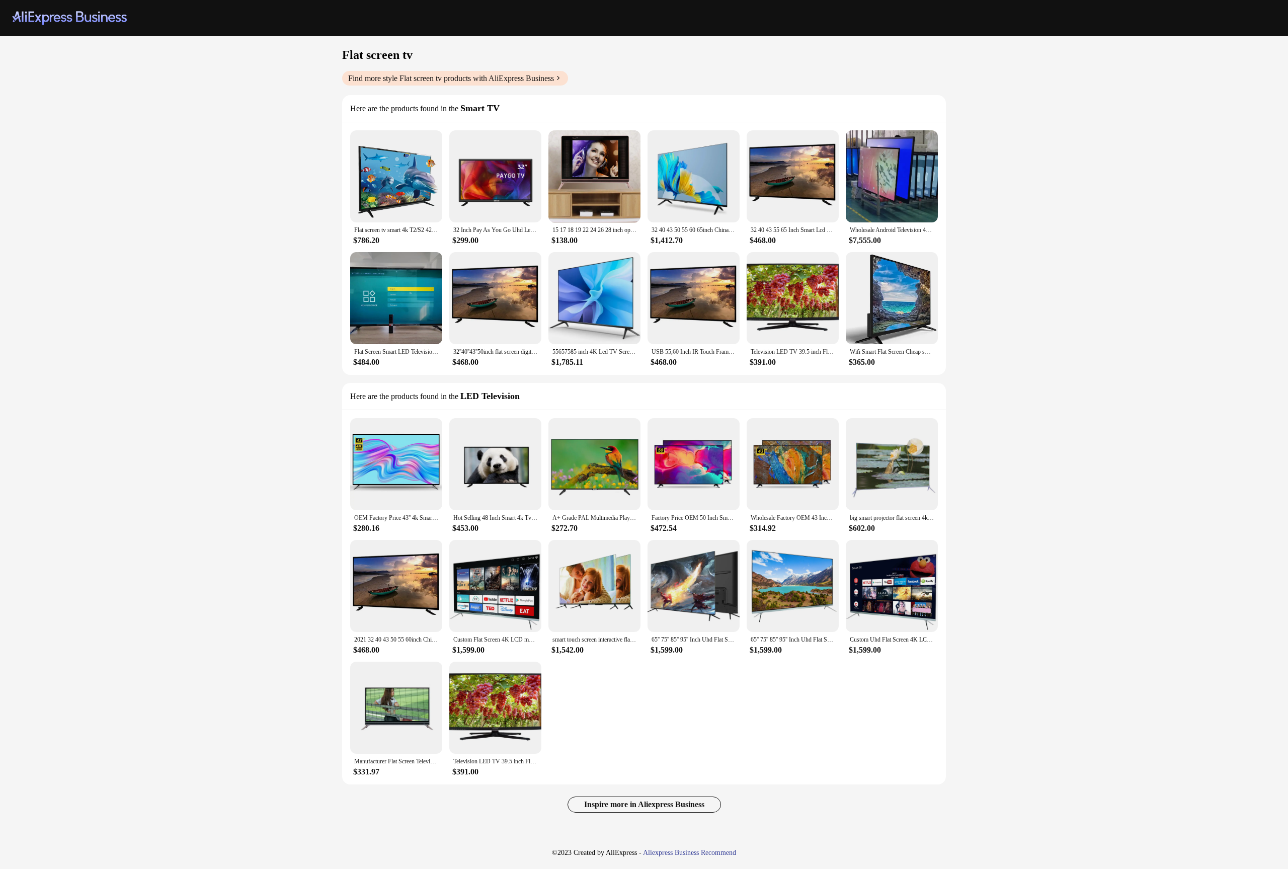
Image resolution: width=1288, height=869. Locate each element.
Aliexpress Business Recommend (689, 852)
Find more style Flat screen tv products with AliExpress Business (451, 78)
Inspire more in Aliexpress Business (644, 804)
